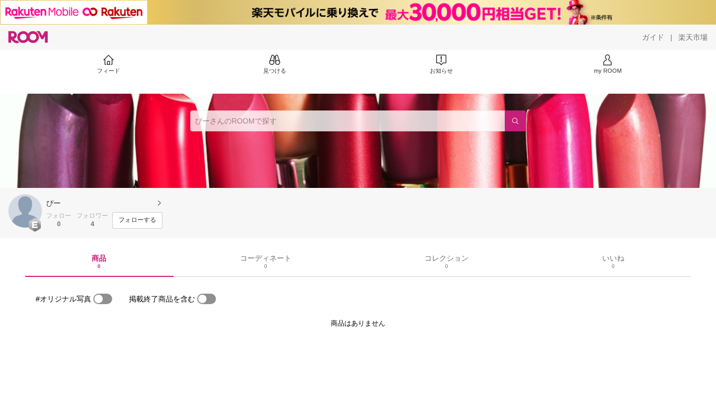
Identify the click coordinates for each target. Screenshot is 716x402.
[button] (25, 211)
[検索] (515, 120)
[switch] (102, 299)
